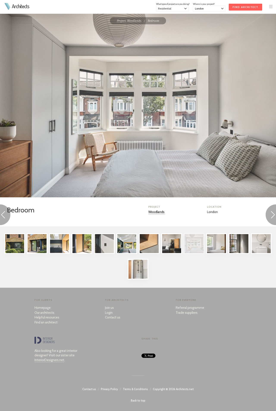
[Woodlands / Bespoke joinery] (149, 253)
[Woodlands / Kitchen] (126, 253)
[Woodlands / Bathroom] (261, 253)
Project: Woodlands (129, 20)
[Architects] (7, 9)
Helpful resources (46, 317)
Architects (20, 6)
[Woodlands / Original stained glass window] (239, 253)
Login (109, 313)
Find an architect (46, 322)
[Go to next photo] (271, 215)
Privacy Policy (109, 389)
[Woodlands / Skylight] (59, 253)
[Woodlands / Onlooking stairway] (171, 253)
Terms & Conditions (135, 389)
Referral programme (190, 308)
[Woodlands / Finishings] (104, 253)
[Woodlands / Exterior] (37, 253)
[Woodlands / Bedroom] (194, 253)
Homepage (42, 308)
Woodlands (156, 212)
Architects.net (185, 389)
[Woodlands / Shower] (138, 278)
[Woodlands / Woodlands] (14, 253)
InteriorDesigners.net (49, 360)
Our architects (44, 313)
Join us (109, 308)
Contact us (112, 317)
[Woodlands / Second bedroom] (216, 253)
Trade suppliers (187, 313)
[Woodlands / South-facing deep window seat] (82, 253)
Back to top (138, 400)
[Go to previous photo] (5, 215)
